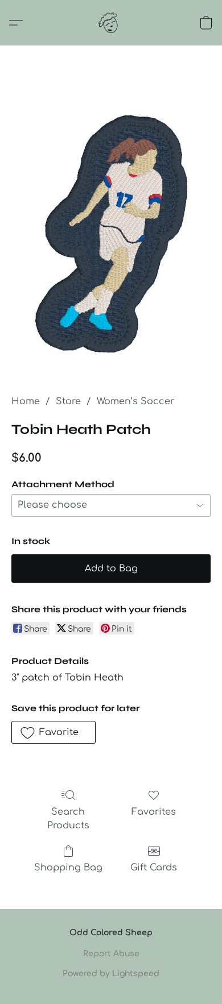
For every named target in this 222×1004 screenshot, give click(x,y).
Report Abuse (111, 953)
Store (68, 401)
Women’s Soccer (135, 401)
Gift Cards (153, 867)
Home (25, 401)
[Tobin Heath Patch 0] (111, 234)
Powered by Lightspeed (111, 973)
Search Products (68, 819)
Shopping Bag (68, 867)
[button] (111, 22)
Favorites (153, 812)
